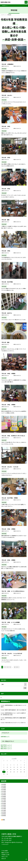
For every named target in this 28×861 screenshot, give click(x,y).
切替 (25, 688)
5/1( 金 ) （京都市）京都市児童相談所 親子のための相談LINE (13, 710)
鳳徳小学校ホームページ (6, 748)
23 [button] (14, 667)
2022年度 (3, 791)
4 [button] (7, 667)
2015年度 (3, 803)
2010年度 (3, 812)
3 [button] (5, 667)
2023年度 (3, 789)
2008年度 (3, 815)
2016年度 (3, 801)
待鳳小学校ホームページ (6, 746)
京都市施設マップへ (5, 736)
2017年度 (3, 800)
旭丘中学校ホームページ (6, 745)
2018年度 (3, 798)
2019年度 (3, 796)
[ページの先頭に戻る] (26, 859)
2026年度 (3, 784)
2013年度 (3, 807)
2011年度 (3, 810)
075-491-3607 (8, 838)
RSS (4, 819)
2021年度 (3, 793)
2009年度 (3, 814)
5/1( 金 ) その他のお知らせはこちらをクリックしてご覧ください (13, 722)
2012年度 (3, 808)
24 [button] (16, 667)
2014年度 (3, 805)
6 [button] (10, 667)
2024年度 (3, 787)
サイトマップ (5, 844)
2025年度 (3, 786)
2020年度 (3, 794)
